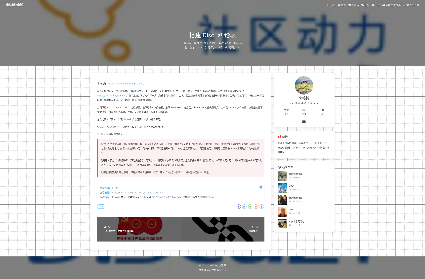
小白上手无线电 (296, 221)
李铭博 (114, 187)
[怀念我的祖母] (282, 176)
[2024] (282, 188)
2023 (291, 209)
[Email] (304, 122)
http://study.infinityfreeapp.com (125, 83)
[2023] (282, 212)
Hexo (207, 270)
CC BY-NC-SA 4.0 (161, 197)
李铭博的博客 (15, 5)
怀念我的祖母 (295, 174)
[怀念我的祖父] (282, 200)
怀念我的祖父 (295, 197)
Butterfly (221, 270)
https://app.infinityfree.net (111, 95)
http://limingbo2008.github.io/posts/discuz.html (137, 192)
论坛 (101, 206)
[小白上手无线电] (282, 224)
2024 (292, 185)
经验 (239, 43)
